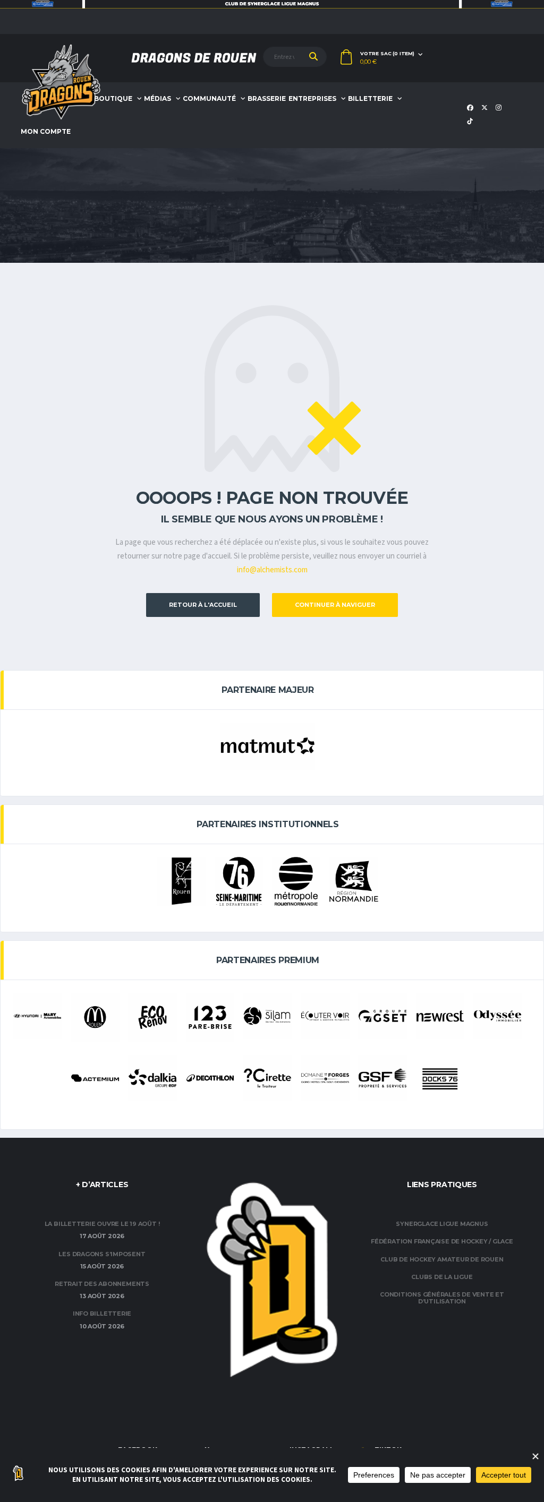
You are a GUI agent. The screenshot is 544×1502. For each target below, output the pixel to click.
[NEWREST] (440, 1016)
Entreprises (312, 98)
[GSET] (382, 1016)
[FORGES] (325, 1078)
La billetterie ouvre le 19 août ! (102, 1224)
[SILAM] (267, 1016)
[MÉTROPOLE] (296, 881)
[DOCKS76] (440, 1079)
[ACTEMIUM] (95, 1078)
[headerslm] (272, 4)
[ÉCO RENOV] (152, 1017)
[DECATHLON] (210, 1078)
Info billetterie (102, 1313)
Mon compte (46, 131)
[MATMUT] (267, 746)
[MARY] (37, 1016)
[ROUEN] (181, 881)
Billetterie (370, 98)
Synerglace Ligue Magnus (442, 1224)
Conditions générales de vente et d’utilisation (442, 1298)
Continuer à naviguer (335, 604)
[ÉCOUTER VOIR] (325, 1016)
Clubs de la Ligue (441, 1277)
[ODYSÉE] (497, 1016)
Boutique (113, 98)
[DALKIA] (152, 1078)
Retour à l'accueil (203, 604)
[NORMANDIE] (353, 881)
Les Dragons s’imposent (101, 1254)
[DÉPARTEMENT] (239, 881)
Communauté (209, 98)
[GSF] (382, 1078)
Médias (157, 98)
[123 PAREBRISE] (210, 1017)
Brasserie (267, 98)
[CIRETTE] (267, 1078)
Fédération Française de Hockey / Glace (442, 1241)
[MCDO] (95, 1017)
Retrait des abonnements (102, 1284)
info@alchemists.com (272, 570)
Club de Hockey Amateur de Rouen (441, 1259)
